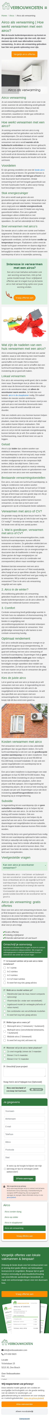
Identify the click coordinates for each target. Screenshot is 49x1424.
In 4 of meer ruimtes (16, 979)
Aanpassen (24, 1418)
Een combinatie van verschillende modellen (26, 1011)
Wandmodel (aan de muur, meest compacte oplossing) (26, 995)
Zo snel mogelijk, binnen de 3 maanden (24, 1051)
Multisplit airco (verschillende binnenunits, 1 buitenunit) (25, 1031)
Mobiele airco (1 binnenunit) (19, 1036)
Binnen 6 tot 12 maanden (18, 1059)
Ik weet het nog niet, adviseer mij (21, 1040)
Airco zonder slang (13, 1212)
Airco (11, 16)
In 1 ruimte (11, 968)
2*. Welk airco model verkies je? (18, 990)
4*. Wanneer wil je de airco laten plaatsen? (22, 1048)
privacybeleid (11, 1197)
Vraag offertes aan (24, 297)
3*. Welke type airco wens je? (16, 1022)
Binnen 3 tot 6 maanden (17, 1055)
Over (3, 1376)
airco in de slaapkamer (19, 395)
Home (4, 16)
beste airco (40, 170)
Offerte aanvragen (24, 1178)
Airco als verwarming (26, 16)
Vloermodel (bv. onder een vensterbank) (24, 1001)
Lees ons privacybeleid (34, 1398)
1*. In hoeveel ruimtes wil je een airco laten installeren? (23, 962)
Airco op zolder (11, 1217)
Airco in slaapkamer (13, 1223)
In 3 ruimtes (12, 975)
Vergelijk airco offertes (24, 54)
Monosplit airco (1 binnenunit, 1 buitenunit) (25, 1026)
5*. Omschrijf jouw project (15, 1066)
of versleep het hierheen (16, 1089)
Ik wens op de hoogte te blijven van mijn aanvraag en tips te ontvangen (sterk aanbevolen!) (24, 1169)
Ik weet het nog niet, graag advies (22, 983)
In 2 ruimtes (12, 971)
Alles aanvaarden (24, 1404)
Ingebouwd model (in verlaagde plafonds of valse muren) (26, 1006)
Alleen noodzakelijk (24, 1411)
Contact (4, 1379)
